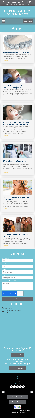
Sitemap (22, 413)
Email (3, 275)
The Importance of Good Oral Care (16, 53)
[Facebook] (14, 386)
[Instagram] (20, 386)
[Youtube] (23, 386)
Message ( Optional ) (9, 281)
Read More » (6, 60)
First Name (5, 258)
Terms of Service (25, 411)
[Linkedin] (17, 386)
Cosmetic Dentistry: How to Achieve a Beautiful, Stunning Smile (16, 87)
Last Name (5, 264)
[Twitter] (11, 386)
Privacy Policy (14, 413)
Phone (4, 269)
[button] (3, 21)
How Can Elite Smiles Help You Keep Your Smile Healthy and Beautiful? (16, 123)
